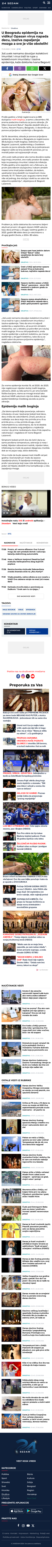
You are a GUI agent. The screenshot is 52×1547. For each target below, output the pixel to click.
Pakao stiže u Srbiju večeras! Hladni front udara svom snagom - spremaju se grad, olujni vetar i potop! (35, 1175)
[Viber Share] (20, 68)
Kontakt (13, 1533)
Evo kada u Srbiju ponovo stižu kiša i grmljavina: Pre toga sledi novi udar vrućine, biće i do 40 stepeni (35, 1029)
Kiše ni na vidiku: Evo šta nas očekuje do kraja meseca (35, 1364)
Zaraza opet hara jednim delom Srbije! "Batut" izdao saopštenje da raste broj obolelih (35, 254)
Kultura (30, 1478)
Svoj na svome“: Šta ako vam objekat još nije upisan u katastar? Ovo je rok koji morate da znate (36, 1012)
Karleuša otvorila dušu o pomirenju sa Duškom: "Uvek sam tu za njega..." (25, 588)
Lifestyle (6, 1498)
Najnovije (6, 8)
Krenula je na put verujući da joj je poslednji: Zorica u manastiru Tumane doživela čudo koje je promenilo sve (35, 1046)
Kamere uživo (17, 8)
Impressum (24, 1533)
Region (30, 1490)
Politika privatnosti (11, 1537)
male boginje (9, 609)
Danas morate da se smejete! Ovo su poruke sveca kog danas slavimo (35, 1295)
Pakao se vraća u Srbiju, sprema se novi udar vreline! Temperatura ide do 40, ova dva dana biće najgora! (35, 1141)
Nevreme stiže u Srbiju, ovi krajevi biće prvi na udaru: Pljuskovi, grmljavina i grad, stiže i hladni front (35, 1193)
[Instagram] (23, 676)
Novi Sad (31, 1498)
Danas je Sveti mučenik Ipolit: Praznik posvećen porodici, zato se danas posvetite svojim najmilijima (36, 1227)
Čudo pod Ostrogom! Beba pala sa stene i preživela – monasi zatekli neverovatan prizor (35, 1210)
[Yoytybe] (28, 1526)
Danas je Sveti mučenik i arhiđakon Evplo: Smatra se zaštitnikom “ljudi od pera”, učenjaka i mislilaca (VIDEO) (35, 1245)
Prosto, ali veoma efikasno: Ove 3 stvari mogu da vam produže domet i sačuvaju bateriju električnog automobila (26, 551)
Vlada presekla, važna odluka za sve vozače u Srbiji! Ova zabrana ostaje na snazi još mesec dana (29, 579)
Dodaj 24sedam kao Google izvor (28, 75)
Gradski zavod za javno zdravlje (19, 614)
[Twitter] (28, 676)
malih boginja (18, 119)
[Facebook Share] (7, 68)
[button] (25, 503)
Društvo (14, 28)
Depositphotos (42, 1537)
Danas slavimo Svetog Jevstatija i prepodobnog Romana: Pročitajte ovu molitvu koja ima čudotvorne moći (36, 1331)
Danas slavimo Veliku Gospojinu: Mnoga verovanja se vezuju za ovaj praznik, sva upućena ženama (36, 1089)
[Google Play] (34, 1510)
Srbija (30, 1482)
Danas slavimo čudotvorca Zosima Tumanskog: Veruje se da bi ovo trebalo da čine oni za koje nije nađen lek (36, 1063)
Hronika (5, 1490)
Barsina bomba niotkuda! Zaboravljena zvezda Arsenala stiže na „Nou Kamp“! (26, 570)
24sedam (6, 523)
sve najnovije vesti (26, 596)
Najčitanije (26, 543)
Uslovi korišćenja (27, 1537)
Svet (50, 8)
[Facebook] (18, 676)
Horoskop (32, 1494)
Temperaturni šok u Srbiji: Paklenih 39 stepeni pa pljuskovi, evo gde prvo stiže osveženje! (35, 1349)
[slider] (24, 510)
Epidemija (30, 609)
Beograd (31, 1486)
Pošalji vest (45, 1533)
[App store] (17, 1510)
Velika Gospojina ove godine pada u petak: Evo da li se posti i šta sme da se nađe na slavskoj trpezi (35, 1279)
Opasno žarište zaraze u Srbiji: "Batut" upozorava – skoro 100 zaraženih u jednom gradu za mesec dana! (35, 286)
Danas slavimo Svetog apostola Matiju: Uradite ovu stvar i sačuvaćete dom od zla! (35, 1123)
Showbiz (43, 8)
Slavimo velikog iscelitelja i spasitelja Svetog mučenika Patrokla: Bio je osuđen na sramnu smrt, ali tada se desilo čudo (35, 1314)
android (29, 520)
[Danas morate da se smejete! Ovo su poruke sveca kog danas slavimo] (11, 1299)
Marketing (34, 1533)
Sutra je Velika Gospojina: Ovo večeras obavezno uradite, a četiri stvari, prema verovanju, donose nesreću (35, 1418)
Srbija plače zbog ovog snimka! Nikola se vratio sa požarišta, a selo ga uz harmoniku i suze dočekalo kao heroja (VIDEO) (35, 1383)
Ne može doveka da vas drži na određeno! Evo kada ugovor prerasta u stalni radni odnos (36, 1401)
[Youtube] (32, 676)
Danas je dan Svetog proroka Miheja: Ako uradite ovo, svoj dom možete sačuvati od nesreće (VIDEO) (35, 1262)
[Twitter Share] (44, 68)
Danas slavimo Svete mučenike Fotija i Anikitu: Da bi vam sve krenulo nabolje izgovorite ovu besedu (36, 1158)
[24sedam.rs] (10, 3)
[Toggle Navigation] (48, 3)
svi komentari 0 (13, 631)
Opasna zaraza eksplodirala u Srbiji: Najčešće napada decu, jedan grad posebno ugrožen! (34, 301)
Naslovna (5, 28)
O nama (5, 1533)
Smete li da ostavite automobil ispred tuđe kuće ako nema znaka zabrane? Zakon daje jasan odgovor (35, 994)
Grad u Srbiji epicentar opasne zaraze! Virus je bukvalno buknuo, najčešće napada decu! (35, 269)
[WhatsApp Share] (32, 68)
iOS (20, 520)
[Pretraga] (44, 2)
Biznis (30, 1474)
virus (20, 609)
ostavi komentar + (34, 631)
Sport (35, 8)
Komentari (42, 543)
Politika (27, 8)
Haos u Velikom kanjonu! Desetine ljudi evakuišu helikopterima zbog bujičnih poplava (26, 561)
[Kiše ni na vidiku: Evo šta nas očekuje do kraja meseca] (11, 1369)
